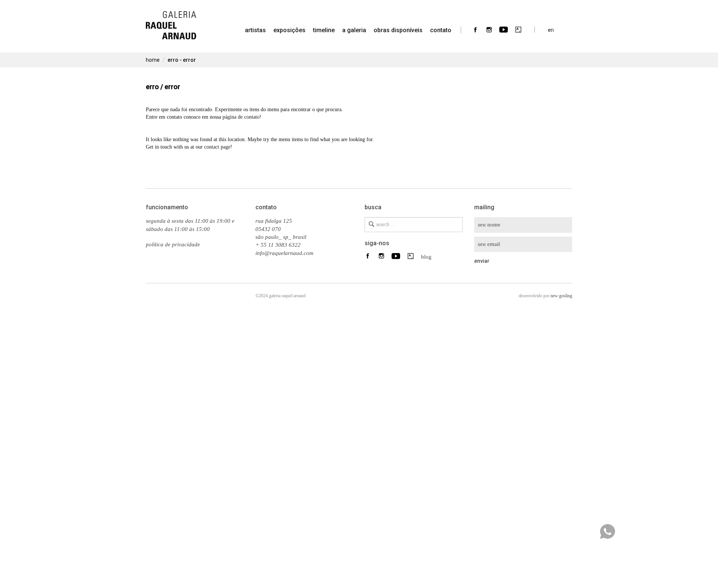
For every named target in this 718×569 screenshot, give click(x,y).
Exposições (289, 30)
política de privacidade (173, 244)
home (153, 60)
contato (440, 30)
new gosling (561, 295)
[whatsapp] (607, 531)
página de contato (241, 117)
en (551, 30)
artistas (255, 30)
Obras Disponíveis (398, 30)
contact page (217, 147)
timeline (324, 30)
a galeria (354, 30)
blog (424, 256)
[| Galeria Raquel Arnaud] (171, 20)
